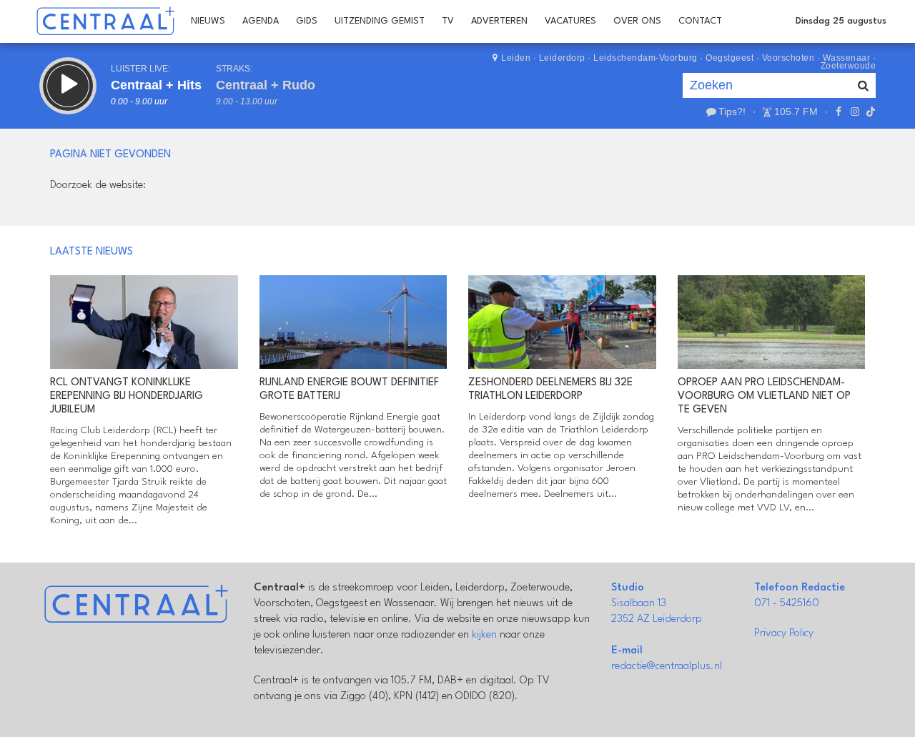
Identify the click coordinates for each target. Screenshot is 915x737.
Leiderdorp (562, 58)
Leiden (515, 58)
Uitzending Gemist (380, 21)
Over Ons (637, 21)
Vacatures (570, 21)
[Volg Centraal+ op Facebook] (838, 111)
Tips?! (732, 111)
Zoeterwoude (848, 66)
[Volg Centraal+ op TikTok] (869, 111)
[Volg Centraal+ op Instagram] (854, 111)
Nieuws (208, 21)
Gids (306, 21)
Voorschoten (788, 58)
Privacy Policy (783, 633)
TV (448, 21)
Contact (700, 21)
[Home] (105, 21)
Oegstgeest (729, 58)
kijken (484, 635)
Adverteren (499, 21)
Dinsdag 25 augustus (841, 21)
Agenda (260, 21)
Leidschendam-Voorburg (645, 58)
